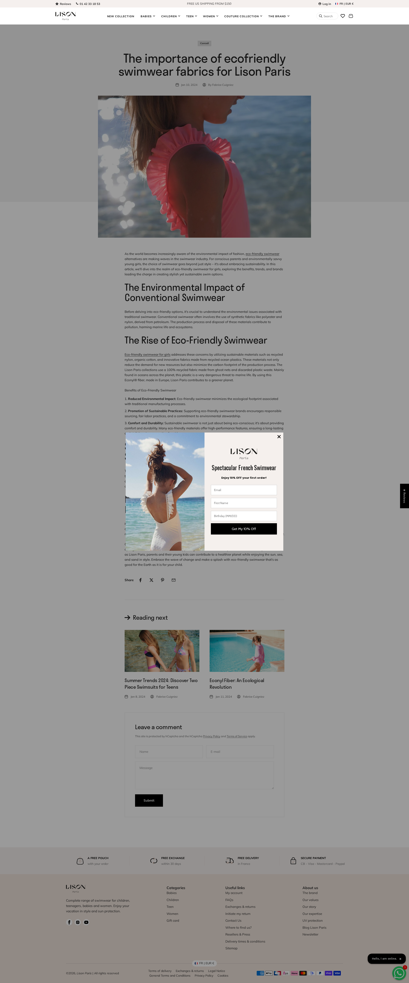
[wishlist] (343, 16)
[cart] (351, 16)
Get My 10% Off (244, 529)
